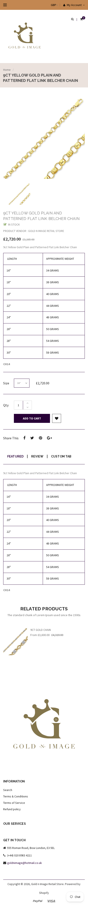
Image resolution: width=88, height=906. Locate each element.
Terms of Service (14, 803)
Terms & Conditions (15, 796)
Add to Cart (32, 418)
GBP (49, 5)
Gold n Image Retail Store (47, 884)
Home (7, 70)
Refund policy (12, 809)
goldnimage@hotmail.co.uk (24, 863)
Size (6, 383)
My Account (74, 5)
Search (7, 790)
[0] (81, 19)
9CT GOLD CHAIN (40, 630)
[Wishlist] (56, 418)
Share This (11, 438)
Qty (6, 405)
